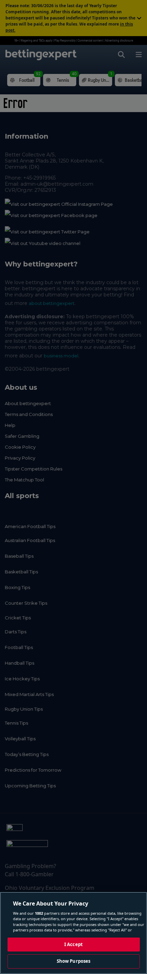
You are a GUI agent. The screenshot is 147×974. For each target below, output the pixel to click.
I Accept (73, 944)
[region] (73, 933)
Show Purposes (74, 961)
